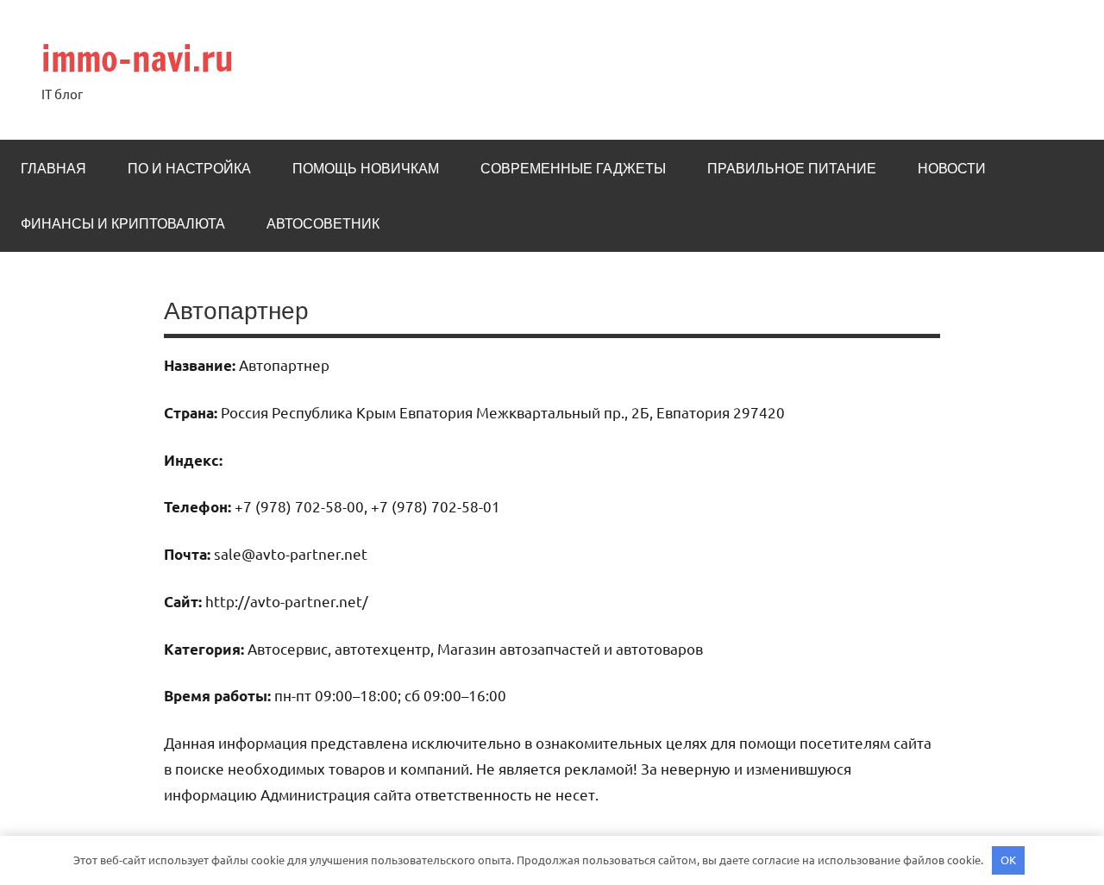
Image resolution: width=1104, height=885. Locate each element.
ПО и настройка (189, 168)
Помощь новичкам (365, 168)
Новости (952, 168)
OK (1008, 859)
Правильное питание (791, 168)
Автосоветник (323, 223)
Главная (53, 168)
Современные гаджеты (573, 168)
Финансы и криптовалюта (123, 223)
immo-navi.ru (137, 58)
